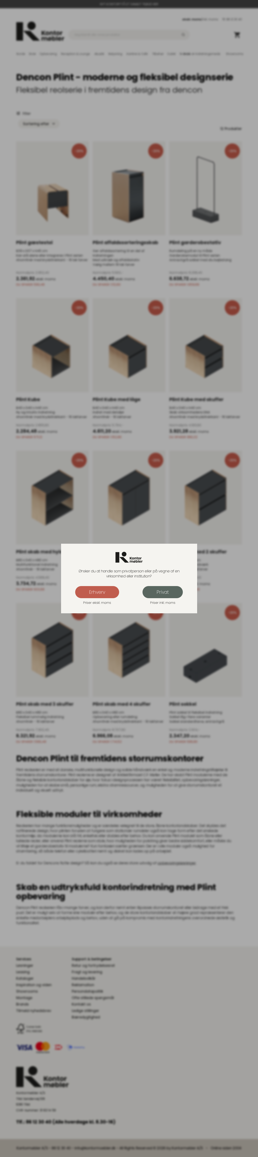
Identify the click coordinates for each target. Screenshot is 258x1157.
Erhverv (97, 592)
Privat (163, 592)
